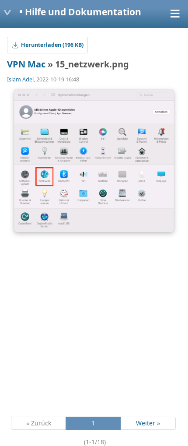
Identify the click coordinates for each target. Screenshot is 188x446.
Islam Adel (20, 79)
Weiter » (148, 423)
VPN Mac (26, 64)
